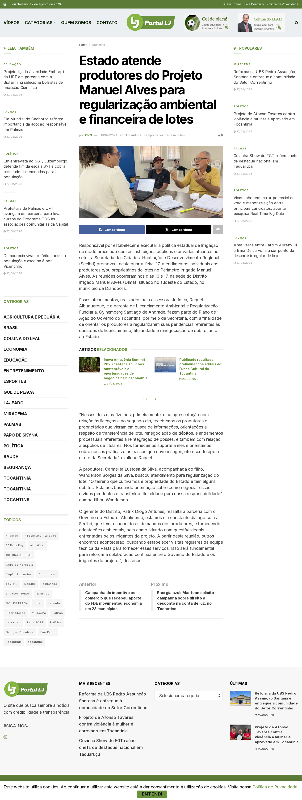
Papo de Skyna (21, 435)
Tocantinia (17, 478)
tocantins (35, 641)
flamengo (43, 593)
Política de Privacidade (282, 4)
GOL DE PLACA (19, 392)
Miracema (15, 413)
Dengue (30, 584)
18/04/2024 (109, 135)
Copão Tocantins (19, 574)
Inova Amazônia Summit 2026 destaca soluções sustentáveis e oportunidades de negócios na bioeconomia (125, 369)
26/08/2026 (189, 378)
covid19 (12, 584)
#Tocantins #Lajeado (40, 535)
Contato (106, 22)
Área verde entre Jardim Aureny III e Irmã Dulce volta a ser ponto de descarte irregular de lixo (265, 250)
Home (83, 45)
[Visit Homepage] (151, 23)
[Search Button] (296, 23)
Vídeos (12, 22)
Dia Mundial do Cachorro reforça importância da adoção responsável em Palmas (35, 124)
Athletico (37, 545)
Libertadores (15, 613)
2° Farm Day (15, 545)
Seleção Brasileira (20, 632)
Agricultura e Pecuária (32, 317)
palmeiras (13, 622)
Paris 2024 (35, 622)
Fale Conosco (254, 4)
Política (11, 153)
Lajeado (14, 402)
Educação (12, 64)
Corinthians (47, 574)
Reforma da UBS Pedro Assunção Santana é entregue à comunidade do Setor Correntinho (264, 77)
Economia (15, 349)
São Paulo (48, 632)
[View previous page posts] (146, 399)
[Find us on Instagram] (5, 4)
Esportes (15, 381)
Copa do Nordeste (20, 564)
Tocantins (98, 45)
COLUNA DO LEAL (22, 338)
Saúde (11, 456)
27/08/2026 (114, 383)
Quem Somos (232, 4)
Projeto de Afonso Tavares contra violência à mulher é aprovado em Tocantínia (264, 119)
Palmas (10, 111)
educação (49, 584)
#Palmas (12, 535)
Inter (38, 603)
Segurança (17, 467)
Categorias (39, 22)
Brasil (11, 327)
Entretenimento (24, 370)
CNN (88, 135)
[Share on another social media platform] (218, 229)
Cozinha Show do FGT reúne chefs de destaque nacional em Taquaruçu (265, 161)
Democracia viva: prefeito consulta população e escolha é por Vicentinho (35, 261)
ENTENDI (152, 793)
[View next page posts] (155, 399)
